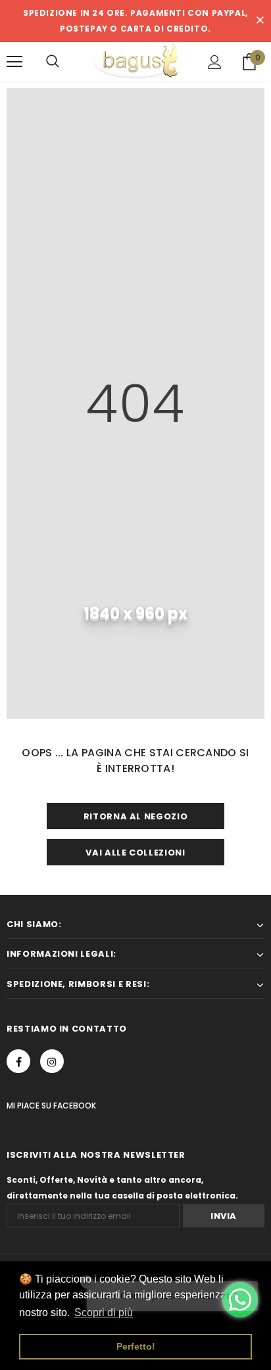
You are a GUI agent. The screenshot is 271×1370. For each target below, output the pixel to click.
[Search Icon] (52, 61)
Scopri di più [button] (103, 1312)
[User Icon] (215, 62)
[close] (259, 21)
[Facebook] (18, 1061)
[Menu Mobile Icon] (14, 62)
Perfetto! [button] (135, 1346)
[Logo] (135, 61)
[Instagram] (52, 1061)
